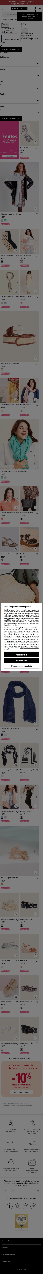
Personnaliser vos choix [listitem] (21, 666)
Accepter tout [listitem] (21, 655)
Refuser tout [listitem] (21, 660)
